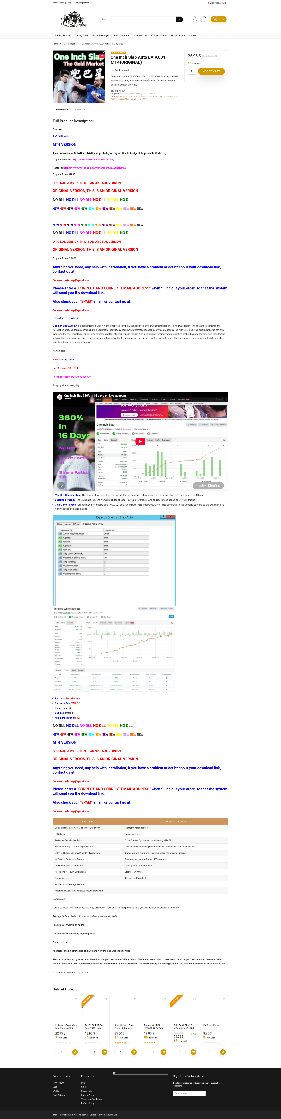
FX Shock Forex (211, 1025)
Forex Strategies (101, 35)
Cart (55, 1087)
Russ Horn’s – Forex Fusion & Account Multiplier (124, 1028)
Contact (193, 35)
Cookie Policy (87, 1091)
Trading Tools (81, 35)
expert (125, 96)
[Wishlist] (204, 18)
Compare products (82, 3)
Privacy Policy (87, 1095)
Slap (127, 99)
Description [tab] (62, 109)
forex (143, 96)
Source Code (140, 35)
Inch (147, 96)
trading (138, 99)
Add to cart (211, 71)
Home (55, 44)
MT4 (152, 96)
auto (117, 96)
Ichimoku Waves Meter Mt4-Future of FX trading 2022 (66, 1028)
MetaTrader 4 (70, 44)
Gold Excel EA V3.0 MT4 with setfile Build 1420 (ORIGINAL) (184, 1028)
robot (122, 99)
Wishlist (56, 1091)
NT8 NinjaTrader (159, 35)
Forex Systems (121, 35)
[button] (103, 52)
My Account (58, 1083)
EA (121, 96)
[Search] (179, 19)
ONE (156, 96)
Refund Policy (58, 3)
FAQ (69, 3)
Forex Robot (125, 94)
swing (132, 99)
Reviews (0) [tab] (80, 109)
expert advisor (134, 96)
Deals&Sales (59, 1095)
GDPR (83, 1087)
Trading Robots (62, 35)
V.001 (144, 99)
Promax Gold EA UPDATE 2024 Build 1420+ (153, 1028)
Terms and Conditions (91, 1099)
